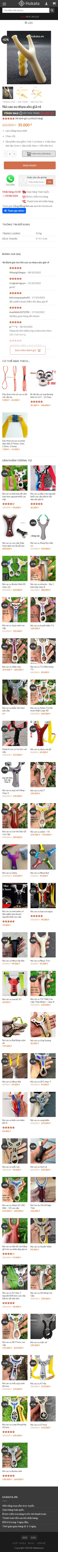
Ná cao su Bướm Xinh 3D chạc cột (14, 585)
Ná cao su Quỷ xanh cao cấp (13, 626)
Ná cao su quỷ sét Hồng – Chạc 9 (14, 791)
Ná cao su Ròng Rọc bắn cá (41, 544)
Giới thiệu (19, 1543)
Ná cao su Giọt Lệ (38, 1167)
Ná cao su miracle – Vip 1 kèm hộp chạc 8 (42, 585)
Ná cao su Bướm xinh (12, 1471)
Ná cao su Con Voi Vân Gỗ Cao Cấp (14, 833)
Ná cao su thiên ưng (11, 666)
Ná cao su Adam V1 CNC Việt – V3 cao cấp (13, 1206)
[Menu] (4, 4)
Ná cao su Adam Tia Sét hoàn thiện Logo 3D (41, 709)
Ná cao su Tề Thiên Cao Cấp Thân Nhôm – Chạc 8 (42, 1000)
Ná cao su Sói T (37, 790)
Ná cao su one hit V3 (11, 999)
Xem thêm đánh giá (25, 350)
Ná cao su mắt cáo (11, 1167)
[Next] (51, 57)
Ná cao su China (9, 873)
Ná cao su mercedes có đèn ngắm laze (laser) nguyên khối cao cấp (13, 914)
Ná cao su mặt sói (38, 1342)
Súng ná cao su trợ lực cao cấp (14, 750)
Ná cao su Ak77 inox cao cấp (13, 1343)
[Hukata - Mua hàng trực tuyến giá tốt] (29, 3)
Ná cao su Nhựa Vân (11, 1081)
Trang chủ (8, 102)
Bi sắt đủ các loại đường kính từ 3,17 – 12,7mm (41, 395)
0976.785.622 (32, 16)
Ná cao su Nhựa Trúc (40, 960)
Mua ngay (30, 165)
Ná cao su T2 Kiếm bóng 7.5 (41, 668)
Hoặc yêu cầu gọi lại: (37, 177)
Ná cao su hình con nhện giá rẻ (13, 1121)
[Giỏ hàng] (54, 3)
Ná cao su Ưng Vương (40, 1040)
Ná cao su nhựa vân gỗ (40, 749)
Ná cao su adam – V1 (40, 831)
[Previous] (7, 57)
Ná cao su (37, 102)
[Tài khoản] (46, 3)
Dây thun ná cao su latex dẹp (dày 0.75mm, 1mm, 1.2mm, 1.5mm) (13, 443)
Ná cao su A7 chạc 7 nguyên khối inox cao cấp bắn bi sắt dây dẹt (14, 1296)
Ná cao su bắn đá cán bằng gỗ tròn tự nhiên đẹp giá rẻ (14, 1247)
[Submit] (52, 10)
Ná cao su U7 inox (38, 1424)
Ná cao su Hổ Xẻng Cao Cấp (41, 1294)
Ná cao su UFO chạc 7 (40, 1081)
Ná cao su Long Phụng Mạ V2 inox (14, 1426)
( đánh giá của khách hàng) (29, 118)
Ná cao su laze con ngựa (41, 911)
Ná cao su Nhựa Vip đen (13, 960)
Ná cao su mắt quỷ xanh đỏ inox (13, 1384)
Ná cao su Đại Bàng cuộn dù (13, 1041)
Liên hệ (41, 1543)
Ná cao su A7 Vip (38, 1383)
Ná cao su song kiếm (39, 1120)
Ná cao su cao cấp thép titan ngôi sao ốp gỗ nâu (13, 544)
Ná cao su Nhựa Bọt (39, 873)
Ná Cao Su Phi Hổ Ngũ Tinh (40, 1206)
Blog (31, 1543)
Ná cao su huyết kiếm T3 (42, 625)
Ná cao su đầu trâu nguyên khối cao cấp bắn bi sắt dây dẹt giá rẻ (42, 496)
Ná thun (23, 102)
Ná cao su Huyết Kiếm (41, 1246)
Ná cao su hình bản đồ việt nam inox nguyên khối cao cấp (14, 496)
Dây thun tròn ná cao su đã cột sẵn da (14, 395)
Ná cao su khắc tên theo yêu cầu (13, 709)
